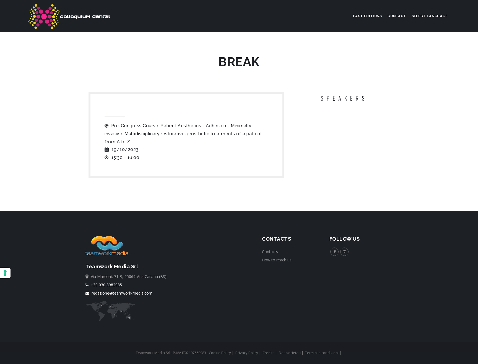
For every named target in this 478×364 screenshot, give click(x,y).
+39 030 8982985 (105, 284)
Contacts (270, 251)
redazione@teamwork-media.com (120, 293)
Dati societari (290, 352)
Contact (397, 16)
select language (430, 16)
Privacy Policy (246, 352)
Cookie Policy (220, 352)
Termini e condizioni (322, 352)
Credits (268, 352)
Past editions (367, 16)
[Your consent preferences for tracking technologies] (5, 273)
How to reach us (277, 259)
